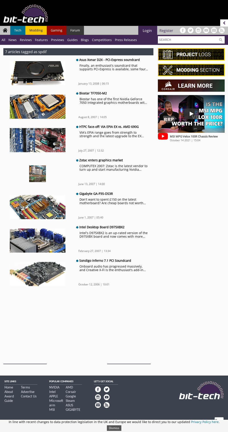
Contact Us (29, 396)
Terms (25, 387)
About (8, 392)
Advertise (28, 392)
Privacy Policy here (205, 422)
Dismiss (114, 428)
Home (8, 387)
